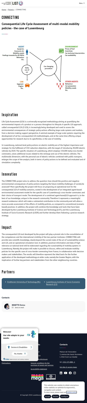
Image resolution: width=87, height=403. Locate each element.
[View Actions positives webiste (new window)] (37, 380)
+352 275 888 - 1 (68, 362)
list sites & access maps (68, 367)
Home (4, 10)
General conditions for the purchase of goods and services (42, 364)
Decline (55, 396)
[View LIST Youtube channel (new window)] (65, 373)
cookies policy (71, 392)
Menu (81, 3)
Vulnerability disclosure (39, 359)
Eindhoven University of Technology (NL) (23, 282)
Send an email (19, 307)
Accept (47, 396)
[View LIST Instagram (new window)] (74, 373)
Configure (64, 396)
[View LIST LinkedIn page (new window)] (61, 373)
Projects (11, 10)
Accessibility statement (39, 369)
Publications (6, 363)
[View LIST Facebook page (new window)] (70, 373)
